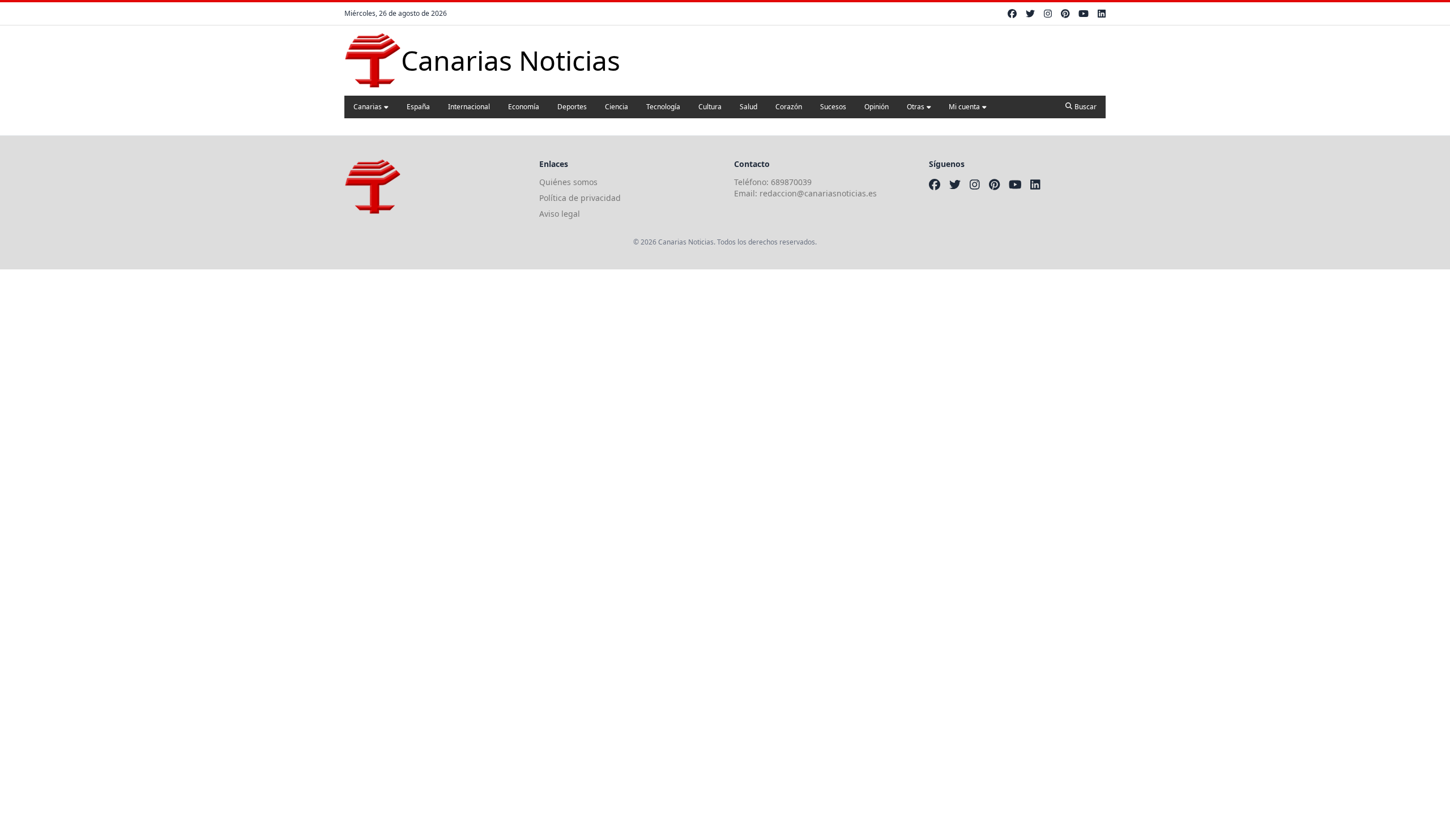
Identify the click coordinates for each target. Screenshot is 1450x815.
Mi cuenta (964, 106)
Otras (915, 106)
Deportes (572, 106)
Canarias (367, 106)
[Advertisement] (340, 348)
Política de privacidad (580, 197)
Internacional (469, 106)
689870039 (791, 182)
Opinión (876, 106)
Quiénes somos (568, 182)
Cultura (710, 106)
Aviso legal (559, 213)
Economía (523, 106)
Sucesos (833, 106)
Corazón (788, 106)
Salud (748, 106)
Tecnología (663, 106)
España (418, 106)
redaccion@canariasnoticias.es (818, 193)
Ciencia (616, 106)
